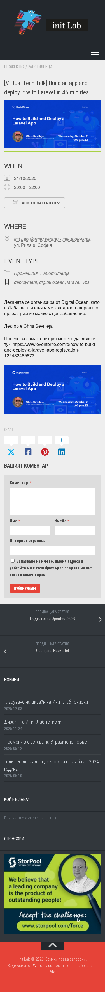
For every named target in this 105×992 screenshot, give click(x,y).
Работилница (40, 67)
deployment (25, 282)
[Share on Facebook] (28, 446)
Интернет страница (27, 540)
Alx (52, 971)
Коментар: (20, 482)
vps (86, 282)
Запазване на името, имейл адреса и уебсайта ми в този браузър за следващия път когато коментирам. (51, 568)
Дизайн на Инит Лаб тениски (32, 722)
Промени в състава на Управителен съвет (46, 742)
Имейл (61, 521)
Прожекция (14, 67)
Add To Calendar (38, 203)
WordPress (42, 965)
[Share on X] (11, 446)
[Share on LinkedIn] (62, 446)
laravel (73, 282)
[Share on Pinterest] (45, 446)
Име (15, 521)
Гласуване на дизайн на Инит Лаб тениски (46, 702)
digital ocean (52, 282)
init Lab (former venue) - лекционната (52, 239)
